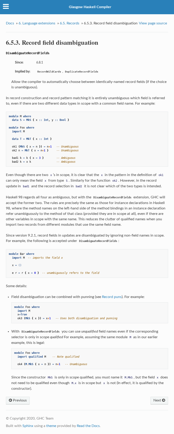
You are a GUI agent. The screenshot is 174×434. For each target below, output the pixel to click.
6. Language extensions (37, 23)
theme (51, 426)
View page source (153, 23)
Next (157, 400)
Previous (19, 400)
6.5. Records (69, 23)
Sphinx (27, 426)
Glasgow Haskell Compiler (90, 7)
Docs (10, 23)
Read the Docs (88, 426)
